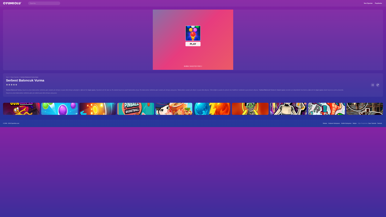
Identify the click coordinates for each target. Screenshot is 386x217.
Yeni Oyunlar (368, 3)
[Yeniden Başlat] (378, 85)
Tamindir (379, 123)
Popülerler (378, 3)
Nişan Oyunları (15, 77)
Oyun (7, 77)
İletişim (355, 123)
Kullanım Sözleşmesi (334, 123)
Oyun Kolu (12, 3)
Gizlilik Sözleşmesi (346, 123)
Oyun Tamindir (372, 123)
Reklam (325, 123)
